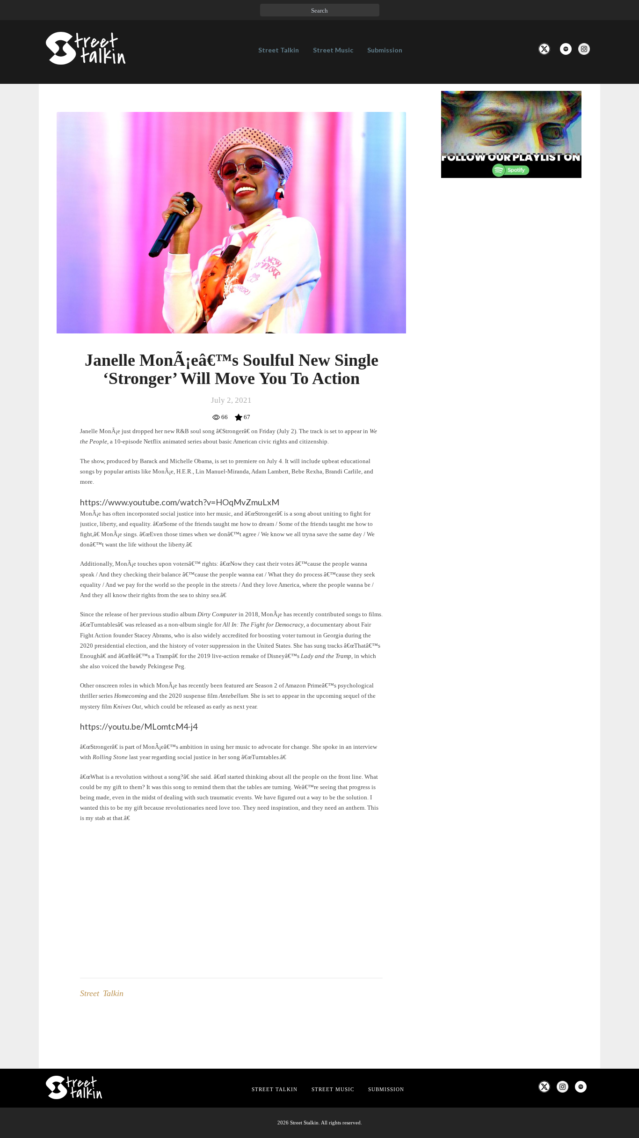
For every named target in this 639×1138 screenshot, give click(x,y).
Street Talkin (278, 50)
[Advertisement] (511, 341)
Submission (384, 50)
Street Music (333, 50)
